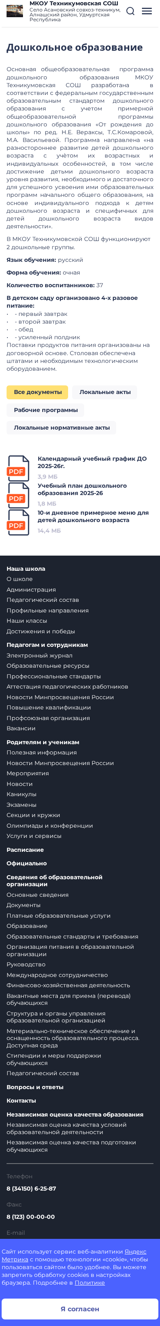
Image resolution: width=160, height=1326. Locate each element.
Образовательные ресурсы (48, 665)
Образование (27, 926)
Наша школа (26, 568)
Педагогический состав (43, 599)
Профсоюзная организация (48, 718)
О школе (20, 579)
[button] (130, 11)
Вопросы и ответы (35, 1087)
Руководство (26, 964)
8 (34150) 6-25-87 (31, 1188)
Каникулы (22, 794)
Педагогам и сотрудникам (47, 645)
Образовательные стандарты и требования (72, 936)
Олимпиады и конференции (50, 825)
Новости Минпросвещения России (60, 697)
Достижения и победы (41, 631)
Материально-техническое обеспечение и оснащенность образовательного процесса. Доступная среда (73, 1038)
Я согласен (80, 1309)
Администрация (31, 589)
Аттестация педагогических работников (67, 686)
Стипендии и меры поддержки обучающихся (54, 1059)
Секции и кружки (33, 815)
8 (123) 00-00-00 (31, 1216)
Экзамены (22, 804)
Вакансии (21, 728)
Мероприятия (28, 773)
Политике (90, 1282)
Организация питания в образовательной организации (70, 950)
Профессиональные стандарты (54, 676)
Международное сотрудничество (57, 975)
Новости (20, 784)
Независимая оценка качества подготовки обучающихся (71, 1146)
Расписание (25, 849)
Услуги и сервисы (34, 836)
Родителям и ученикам (43, 742)
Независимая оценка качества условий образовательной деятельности (67, 1128)
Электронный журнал (40, 655)
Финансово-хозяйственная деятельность (68, 985)
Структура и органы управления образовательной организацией (56, 1017)
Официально (27, 863)
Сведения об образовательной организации (55, 881)
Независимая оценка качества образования (75, 1114)
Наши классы (27, 620)
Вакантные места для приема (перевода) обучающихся (69, 999)
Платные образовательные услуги (59, 915)
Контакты (21, 1100)
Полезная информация (42, 752)
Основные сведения (38, 894)
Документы (24, 905)
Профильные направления (48, 610)
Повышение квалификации (49, 707)
